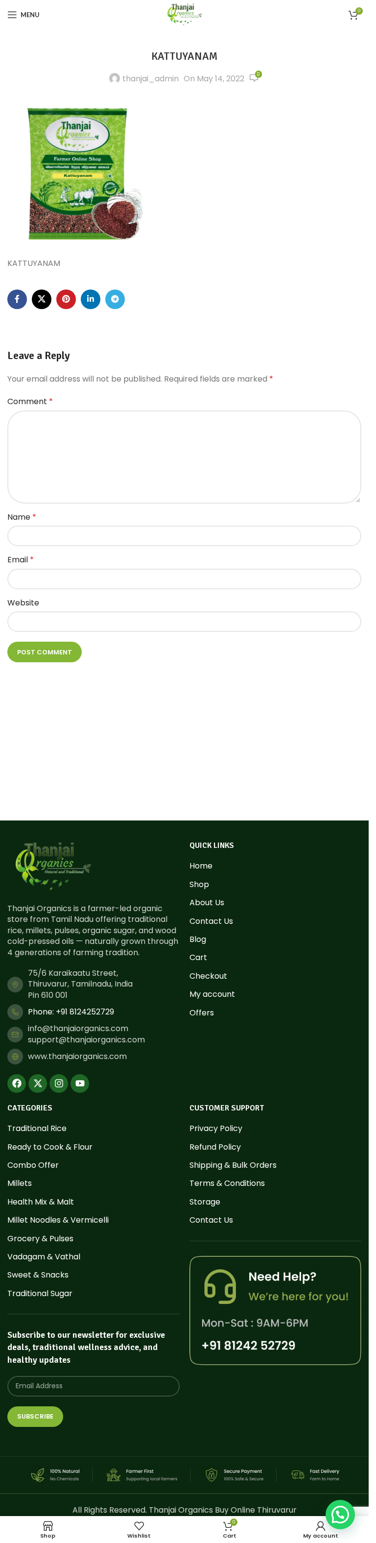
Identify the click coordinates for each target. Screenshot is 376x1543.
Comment (30, 401)
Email (20, 559)
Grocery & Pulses (40, 1238)
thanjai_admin (150, 78)
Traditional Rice (37, 1128)
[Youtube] (79, 1083)
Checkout (208, 976)
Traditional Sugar (39, 1293)
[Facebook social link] (17, 299)
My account (212, 994)
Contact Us (211, 921)
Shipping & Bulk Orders (233, 1165)
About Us (206, 902)
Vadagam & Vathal (43, 1257)
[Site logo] (184, 14)
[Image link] (52, 866)
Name (21, 517)
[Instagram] (58, 1083)
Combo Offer (33, 1165)
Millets (19, 1183)
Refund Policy (215, 1147)
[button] (340, 1514)
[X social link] (41, 299)
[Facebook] (16, 1083)
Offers (201, 1013)
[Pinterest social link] (66, 299)
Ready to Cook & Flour (50, 1147)
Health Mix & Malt (40, 1202)
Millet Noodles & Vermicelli (58, 1220)
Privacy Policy (215, 1128)
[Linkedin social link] (90, 299)
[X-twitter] (37, 1083)
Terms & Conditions (227, 1183)
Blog (197, 939)
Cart (198, 957)
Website (23, 602)
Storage (204, 1202)
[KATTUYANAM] (80, 173)
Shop (199, 884)
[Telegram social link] (115, 299)
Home (200, 866)
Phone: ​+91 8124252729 (71, 1011)
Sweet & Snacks (38, 1275)
